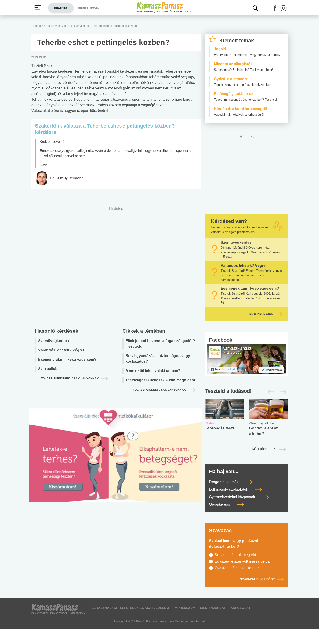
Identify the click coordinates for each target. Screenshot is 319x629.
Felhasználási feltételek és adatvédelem (129, 608)
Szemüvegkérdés (53, 341)
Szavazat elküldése (257, 579)
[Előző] (270, 391)
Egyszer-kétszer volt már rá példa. (243, 561)
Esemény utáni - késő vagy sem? (67, 359)
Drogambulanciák (224, 482)
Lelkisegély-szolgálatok (229, 489)
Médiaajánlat (213, 608)
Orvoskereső (220, 504)
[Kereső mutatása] (255, 8)
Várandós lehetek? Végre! (61, 350)
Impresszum (184, 608)
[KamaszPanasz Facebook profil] (246, 359)
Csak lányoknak (78, 26)
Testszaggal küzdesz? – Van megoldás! (160, 380)
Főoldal (36, 26)
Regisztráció (88, 7)
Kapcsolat (240, 608)
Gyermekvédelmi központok (232, 497)
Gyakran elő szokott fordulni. (238, 568)
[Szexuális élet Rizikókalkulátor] (115, 461)
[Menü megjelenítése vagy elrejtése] (37, 8)
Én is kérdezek (261, 313)
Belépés (60, 7)
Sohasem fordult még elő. (236, 555)
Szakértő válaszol (54, 26)
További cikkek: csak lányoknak (159, 389)
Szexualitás (48, 369)
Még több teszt (264, 449)
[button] (275, 8)
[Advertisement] (116, 266)
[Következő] (282, 391)
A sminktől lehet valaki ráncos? (153, 371)
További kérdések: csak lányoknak (70, 378)
